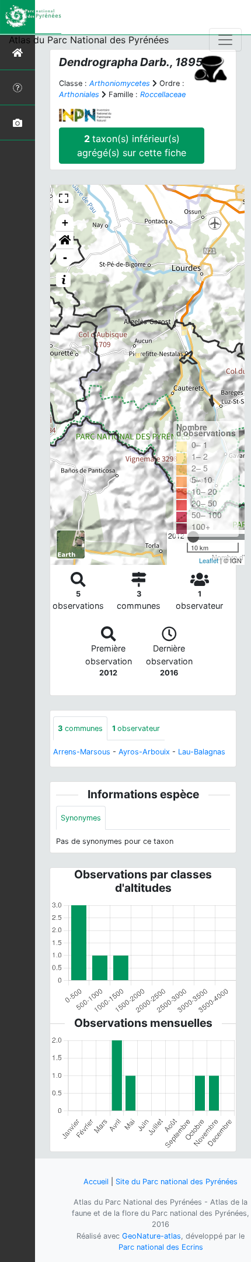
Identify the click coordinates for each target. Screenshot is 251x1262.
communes (80, 728)
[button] (65, 240)
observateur (136, 728)
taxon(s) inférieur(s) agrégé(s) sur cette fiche (131, 145)
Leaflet (208, 560)
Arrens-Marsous (81, 751)
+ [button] (65, 222)
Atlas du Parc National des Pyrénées (89, 40)
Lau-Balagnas (201, 751)
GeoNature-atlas (151, 1236)
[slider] (193, 537)
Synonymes (81, 817)
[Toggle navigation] (225, 39)
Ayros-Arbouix (144, 751)
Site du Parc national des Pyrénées (177, 1181)
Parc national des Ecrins (160, 1247)
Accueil (96, 1181)
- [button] (65, 257)
